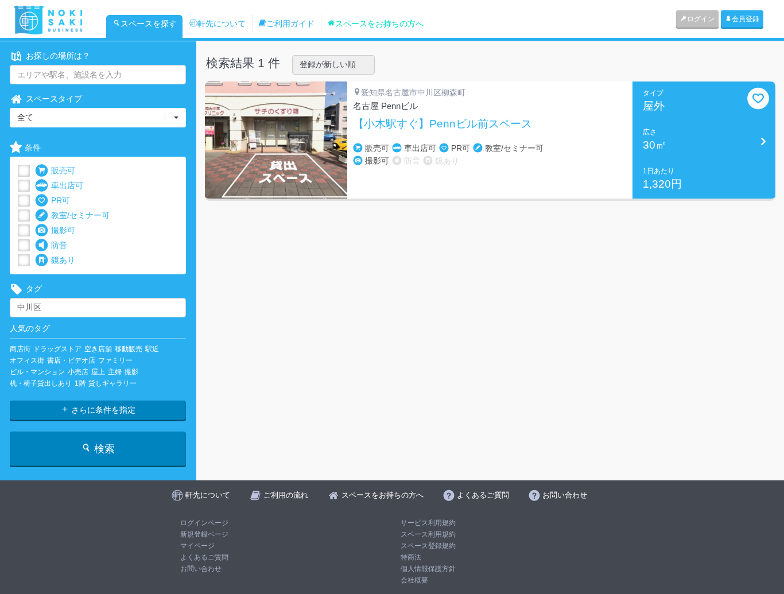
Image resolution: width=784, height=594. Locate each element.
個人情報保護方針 (428, 569)
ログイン (701, 19)
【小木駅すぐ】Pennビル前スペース (442, 124)
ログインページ (204, 523)
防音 (59, 245)
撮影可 (63, 230)
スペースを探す (149, 23)
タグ (34, 288)
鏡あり (63, 260)
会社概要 (414, 580)
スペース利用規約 (428, 534)
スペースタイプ (54, 98)
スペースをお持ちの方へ (379, 23)
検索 (103, 449)
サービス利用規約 (428, 523)
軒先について (221, 23)
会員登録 (745, 19)
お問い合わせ (201, 569)
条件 (33, 147)
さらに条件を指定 (102, 409)
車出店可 (67, 185)
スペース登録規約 (428, 546)
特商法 (411, 557)
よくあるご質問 (204, 557)
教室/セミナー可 (80, 215)
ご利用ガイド (290, 23)
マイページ (197, 546)
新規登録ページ (204, 534)
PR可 (60, 200)
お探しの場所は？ (58, 55)
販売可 (63, 170)
